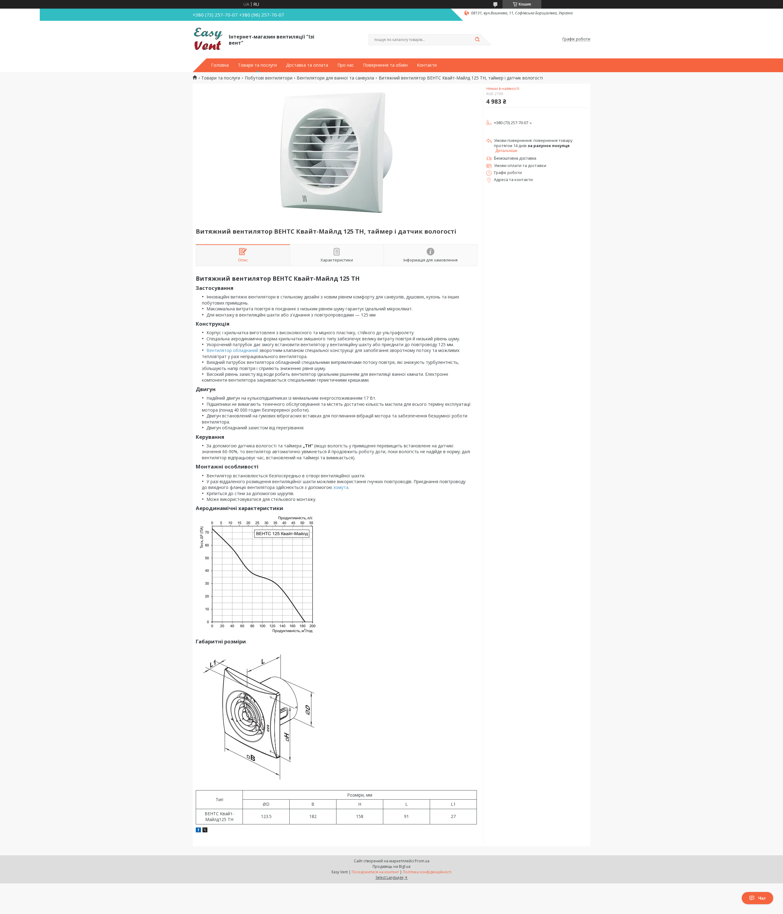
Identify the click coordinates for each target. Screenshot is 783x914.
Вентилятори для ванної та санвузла (335, 78)
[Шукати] (477, 39)
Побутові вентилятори (268, 78)
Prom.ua (422, 861)
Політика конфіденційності (427, 872)
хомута (340, 487)
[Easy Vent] (208, 39)
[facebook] (198, 831)
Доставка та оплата (307, 65)
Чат (762, 898)
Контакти (427, 65)
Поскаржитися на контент (375, 872)
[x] (204, 831)
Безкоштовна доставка (515, 158)
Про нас (345, 65)
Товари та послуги (257, 65)
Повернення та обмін (385, 65)
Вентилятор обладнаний (232, 350)
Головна (220, 65)
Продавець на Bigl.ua (391, 866)
